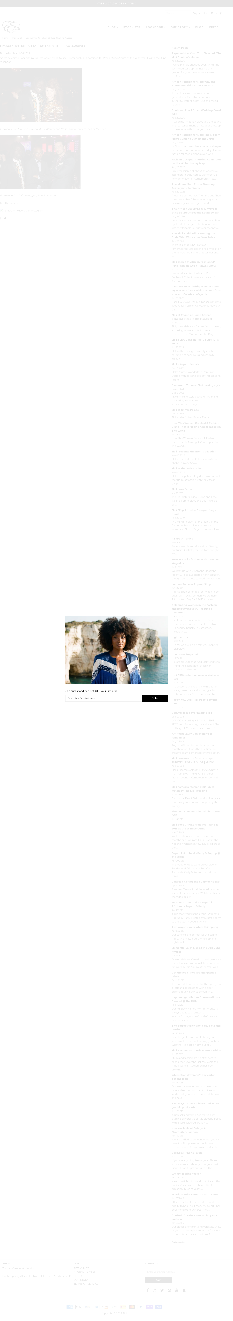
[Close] (171, 612)
